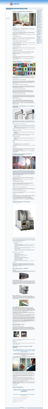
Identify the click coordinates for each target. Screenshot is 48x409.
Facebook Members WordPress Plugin (8, 18)
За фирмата (21, 8)
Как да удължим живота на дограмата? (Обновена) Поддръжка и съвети (39, 27)
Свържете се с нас (21, 58)
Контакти (26, 8)
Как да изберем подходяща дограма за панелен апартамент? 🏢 (39, 20)
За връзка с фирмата (15, 384)
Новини (17, 59)
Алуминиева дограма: (39, 39)
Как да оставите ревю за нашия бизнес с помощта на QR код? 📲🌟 (39, 15)
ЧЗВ (23, 8)
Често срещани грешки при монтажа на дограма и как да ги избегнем (39, 18)
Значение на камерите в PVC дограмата (21, 201)
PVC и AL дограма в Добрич (9, 8)
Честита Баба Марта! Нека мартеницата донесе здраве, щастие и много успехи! (39, 37)
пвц (18, 59)
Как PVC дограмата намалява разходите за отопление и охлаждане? (22, 154)
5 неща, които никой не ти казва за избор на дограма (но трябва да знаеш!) (39, 11)
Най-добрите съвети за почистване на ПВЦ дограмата (22, 347)
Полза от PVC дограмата (18, 387)
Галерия (18, 8)
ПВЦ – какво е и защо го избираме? (20, 268)
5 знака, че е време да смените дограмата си (23, 11)
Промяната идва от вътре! (18, 324)
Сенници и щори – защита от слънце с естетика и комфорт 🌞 (39, 13)
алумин (15, 59)
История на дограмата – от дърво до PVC (22, 61)
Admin (20, 12)
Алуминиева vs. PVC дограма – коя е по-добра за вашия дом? (24, 106)
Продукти (15, 8)
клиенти (13, 310)
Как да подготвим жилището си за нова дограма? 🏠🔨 (39, 22)
